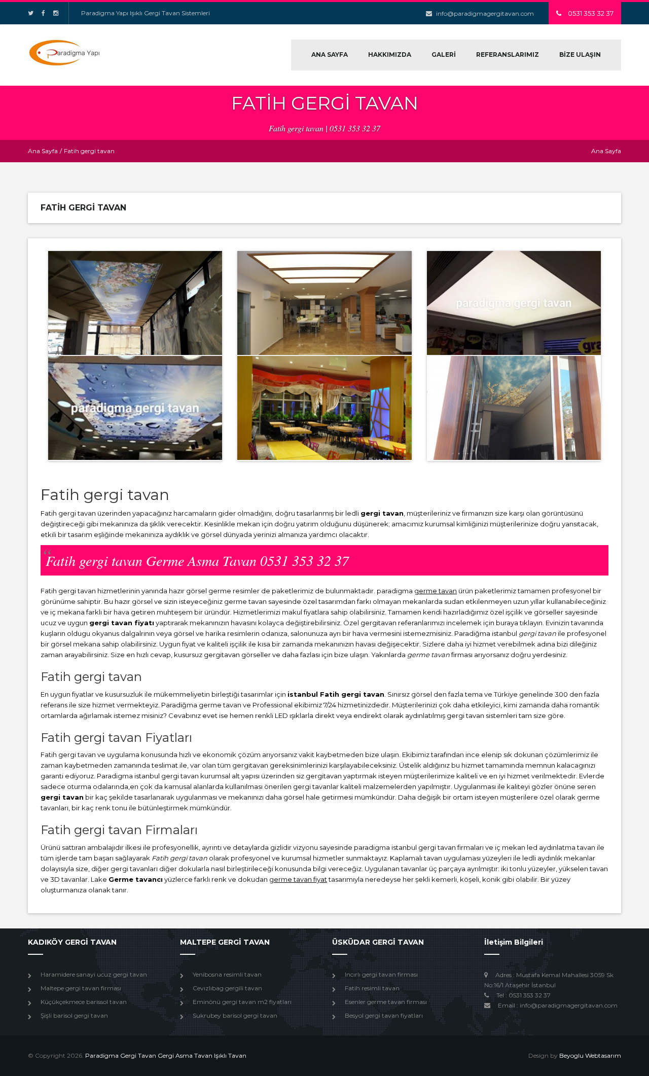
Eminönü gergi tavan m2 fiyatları (242, 1002)
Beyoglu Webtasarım (590, 1055)
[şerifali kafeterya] (135, 303)
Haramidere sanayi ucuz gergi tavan (94, 974)
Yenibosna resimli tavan (227, 974)
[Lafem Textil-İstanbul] (324, 303)
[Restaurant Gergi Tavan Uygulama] (324, 408)
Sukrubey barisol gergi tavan (235, 1015)
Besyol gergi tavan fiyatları (384, 1015)
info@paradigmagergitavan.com (485, 13)
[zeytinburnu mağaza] (135, 408)
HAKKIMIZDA (389, 54)
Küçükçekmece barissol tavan (84, 1002)
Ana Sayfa (43, 151)
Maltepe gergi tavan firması (81, 988)
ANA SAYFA (329, 54)
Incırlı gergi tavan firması (381, 974)
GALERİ (443, 54)
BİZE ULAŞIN (580, 54)
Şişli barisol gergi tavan (74, 1015)
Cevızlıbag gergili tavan (227, 988)
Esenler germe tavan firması (386, 1002)
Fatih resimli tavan (372, 988)
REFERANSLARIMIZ (507, 54)
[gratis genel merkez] (514, 303)
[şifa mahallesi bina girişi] (514, 408)
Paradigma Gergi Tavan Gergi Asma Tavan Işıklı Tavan (165, 1055)
